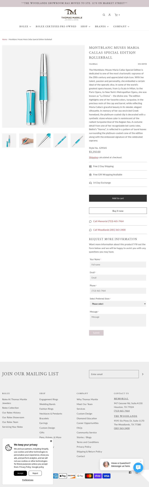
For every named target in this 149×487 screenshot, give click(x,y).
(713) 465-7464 (122, 410)
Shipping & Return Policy (89, 451)
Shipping (93, 157)
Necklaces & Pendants (50, 413)
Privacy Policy (84, 446)
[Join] (143, 374)
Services (81, 408)
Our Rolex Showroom (13, 417)
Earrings (43, 423)
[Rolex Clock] (133, 14)
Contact (81, 456)
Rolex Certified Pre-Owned (56, 26)
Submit (96, 333)
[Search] (104, 15)
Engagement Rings (48, 399)
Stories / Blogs (84, 437)
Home (4, 39)
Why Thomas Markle (87, 399)
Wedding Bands (47, 404)
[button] (9, 140)
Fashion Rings (46, 408)
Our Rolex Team (10, 422)
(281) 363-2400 (122, 428)
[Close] (51, 440)
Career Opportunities (88, 423)
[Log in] (109, 15)
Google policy (38, 467)
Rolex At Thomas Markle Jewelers (14, 401)
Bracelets (44, 418)
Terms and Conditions (88, 442)
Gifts (41, 432)
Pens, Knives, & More (50, 437)
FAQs (79, 427)
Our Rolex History (11, 412)
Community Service (87, 432)
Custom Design (47, 427)
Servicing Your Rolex (12, 426)
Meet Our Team (85, 404)
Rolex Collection (10, 407)
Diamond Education (87, 418)
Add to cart (118, 198)
